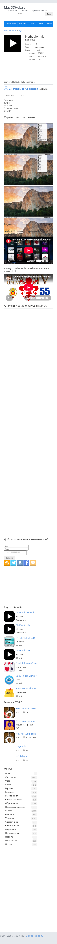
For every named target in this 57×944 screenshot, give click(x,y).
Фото (41, 23)
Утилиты (23, 23)
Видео (49, 23)
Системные (11, 23)
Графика (9, 792)
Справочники (12, 821)
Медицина (10, 829)
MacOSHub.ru (14, 7)
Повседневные (12, 833)
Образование (11, 803)
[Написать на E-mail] (33, 563)
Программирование (15, 807)
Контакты (39, 936)
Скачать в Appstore (23, 89)
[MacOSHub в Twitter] (13, 563)
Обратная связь (38, 10)
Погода (8, 844)
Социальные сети (13, 799)
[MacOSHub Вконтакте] (20, 563)
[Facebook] (26, 563)
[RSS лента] (7, 563)
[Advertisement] (30, 70)
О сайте (29, 936)
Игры (32, 23)
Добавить (9, 558)
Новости (12, 10)
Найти (49, 14)
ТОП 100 (23, 10)
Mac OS (8, 768)
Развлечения (11, 795)
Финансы (9, 814)
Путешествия (11, 840)
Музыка (21, 30)
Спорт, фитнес (12, 825)
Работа (8, 810)
